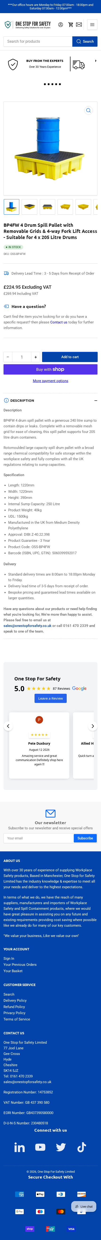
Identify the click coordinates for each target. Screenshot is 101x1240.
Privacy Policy (14, 1013)
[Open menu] (92, 24)
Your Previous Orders (20, 965)
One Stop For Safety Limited (56, 1171)
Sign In (9, 958)
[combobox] (50, 41)
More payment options (50, 381)
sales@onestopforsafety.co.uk (27, 626)
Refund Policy (14, 1007)
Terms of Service (17, 1019)
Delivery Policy (15, 1000)
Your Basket (13, 971)
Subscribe (85, 838)
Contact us (59, 322)
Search (88, 41)
